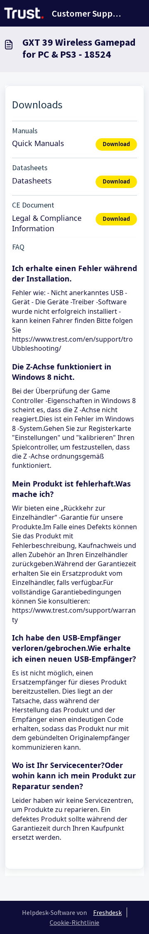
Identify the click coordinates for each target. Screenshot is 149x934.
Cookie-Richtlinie (74, 922)
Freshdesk (107, 912)
